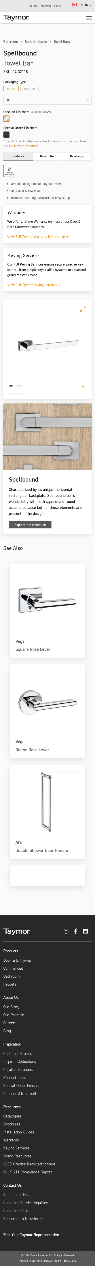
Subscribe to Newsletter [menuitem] (23, 1218)
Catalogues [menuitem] (12, 1116)
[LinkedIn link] (85, 931)
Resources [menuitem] (12, 1106)
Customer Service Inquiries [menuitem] (25, 1202)
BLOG (33, 6)
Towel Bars (62, 41)
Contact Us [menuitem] (12, 1185)
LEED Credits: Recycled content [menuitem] (29, 1164)
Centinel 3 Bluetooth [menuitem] (20, 1093)
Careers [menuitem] (9, 1022)
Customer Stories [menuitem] (17, 1053)
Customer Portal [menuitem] (16, 1210)
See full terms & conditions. (21, 146)
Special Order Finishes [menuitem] (21, 1085)
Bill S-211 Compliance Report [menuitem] (27, 1172)
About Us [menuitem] (11, 997)
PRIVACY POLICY (52, 1261)
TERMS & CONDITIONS (30, 1261)
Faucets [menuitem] (9, 984)
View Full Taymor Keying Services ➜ (34, 284)
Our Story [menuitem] (11, 1006)
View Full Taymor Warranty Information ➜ (38, 236)
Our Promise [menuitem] (13, 1014)
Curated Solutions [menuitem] (18, 1069)
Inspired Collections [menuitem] (19, 1061)
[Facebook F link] (75, 931)
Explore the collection (30, 524)
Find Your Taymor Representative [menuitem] (31, 1234)
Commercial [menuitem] (13, 968)
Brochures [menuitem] (11, 1124)
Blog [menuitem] (7, 1030)
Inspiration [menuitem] (12, 1044)
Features (18, 156)
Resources (77, 156)
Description (47, 156)
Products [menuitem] (10, 950)
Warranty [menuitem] (11, 1140)
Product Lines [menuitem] (14, 1077)
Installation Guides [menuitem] (18, 1132)
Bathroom (10, 41)
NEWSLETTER (51, 6)
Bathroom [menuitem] (11, 976)
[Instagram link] (66, 931)
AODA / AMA (70, 1261)
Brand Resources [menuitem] (17, 1156)
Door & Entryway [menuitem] (17, 960)
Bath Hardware (36, 41)
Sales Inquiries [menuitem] (15, 1194)
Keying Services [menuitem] (16, 1148)
